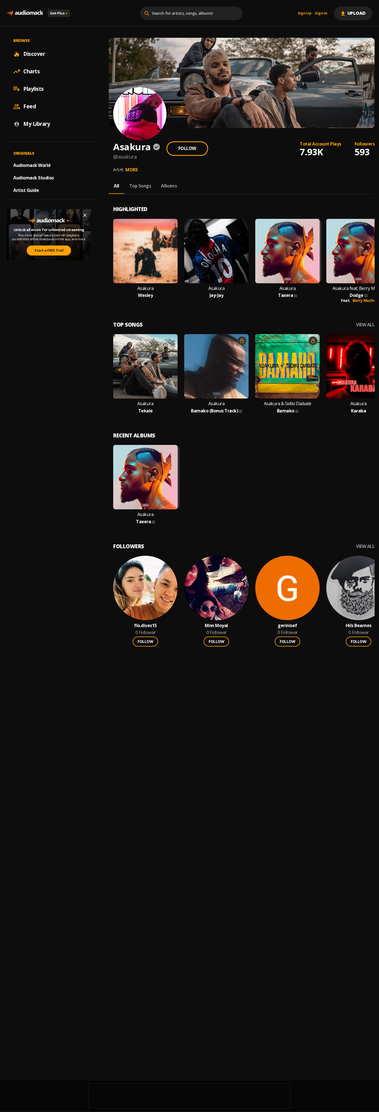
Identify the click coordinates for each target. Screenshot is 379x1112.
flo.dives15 (145, 625)
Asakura (145, 288)
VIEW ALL (365, 325)
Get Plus (59, 13)
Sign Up (305, 13)
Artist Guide (26, 190)
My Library (36, 123)
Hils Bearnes (359, 625)
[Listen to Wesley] (145, 251)
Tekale (145, 411)
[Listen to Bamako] (287, 366)
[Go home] (25, 13)
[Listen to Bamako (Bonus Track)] (216, 366)
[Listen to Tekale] (145, 366)
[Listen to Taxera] (287, 251)
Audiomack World (31, 165)
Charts (31, 71)
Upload (356, 13)
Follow (187, 148)
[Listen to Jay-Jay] (216, 251)
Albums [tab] (169, 186)
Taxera (285, 295)
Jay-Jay (216, 295)
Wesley (145, 295)
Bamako (285, 411)
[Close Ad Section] (85, 215)
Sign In (321, 13)
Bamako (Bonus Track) (214, 411)
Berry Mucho (364, 300)
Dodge (356, 295)
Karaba (358, 411)
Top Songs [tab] (140, 186)
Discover (34, 53)
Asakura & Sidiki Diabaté (287, 404)
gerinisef (287, 625)
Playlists (33, 88)
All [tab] (116, 186)
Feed (29, 106)
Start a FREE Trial (48, 250)
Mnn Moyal (216, 625)
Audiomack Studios (33, 178)
